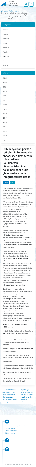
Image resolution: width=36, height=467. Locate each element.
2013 (5, 135)
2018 (5, 113)
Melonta (6, 47)
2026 (5, 78)
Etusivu (6, 11)
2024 (5, 87)
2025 (5, 82)
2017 (5, 118)
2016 (5, 122)
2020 (5, 104)
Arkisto (5, 72)
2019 (5, 109)
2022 (5, 96)
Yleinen (17, 11)
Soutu (5, 61)
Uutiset (11, 11)
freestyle (6, 30)
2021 (5, 100)
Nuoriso (5, 52)
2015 (5, 127)
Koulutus (6, 38)
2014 (5, 131)
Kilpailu (5, 34)
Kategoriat (7, 24)
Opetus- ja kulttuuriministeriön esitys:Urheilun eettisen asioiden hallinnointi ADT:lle (27, 395)
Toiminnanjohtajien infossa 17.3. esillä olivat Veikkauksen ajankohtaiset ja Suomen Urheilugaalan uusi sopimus (9, 395)
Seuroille (6, 56)
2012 (5, 140)
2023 (5, 91)
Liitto (5, 43)
